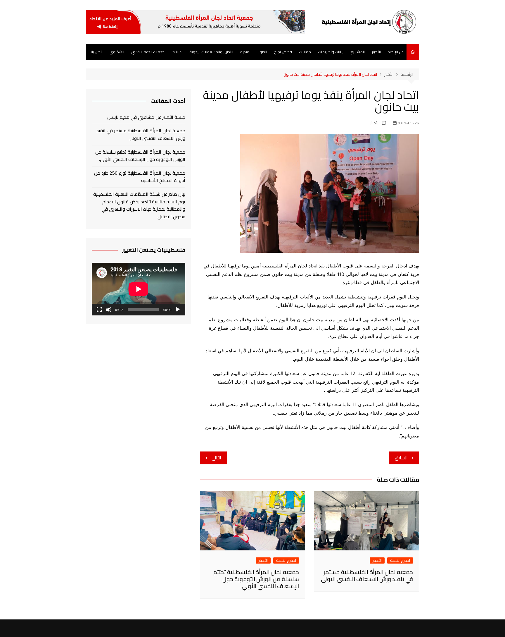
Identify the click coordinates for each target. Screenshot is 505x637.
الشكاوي (117, 51)
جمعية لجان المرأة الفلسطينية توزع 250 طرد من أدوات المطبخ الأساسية (139, 176)
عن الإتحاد (396, 51)
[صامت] (109, 310)
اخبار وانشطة (400, 560)
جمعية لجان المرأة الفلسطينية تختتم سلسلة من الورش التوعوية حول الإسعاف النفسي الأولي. (256, 578)
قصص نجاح (283, 51)
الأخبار (376, 51)
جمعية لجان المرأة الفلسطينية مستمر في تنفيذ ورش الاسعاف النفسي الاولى (367, 575)
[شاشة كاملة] (99, 310)
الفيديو (245, 51)
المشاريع (357, 51)
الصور (262, 51)
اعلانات (177, 51)
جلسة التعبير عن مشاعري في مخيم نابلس (146, 117)
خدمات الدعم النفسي (148, 51)
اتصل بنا (97, 51)
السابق (401, 458)
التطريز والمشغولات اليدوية (211, 51)
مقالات (305, 51)
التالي (216, 458)
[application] (138, 289)
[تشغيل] (178, 310)
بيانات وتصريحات (330, 51)
